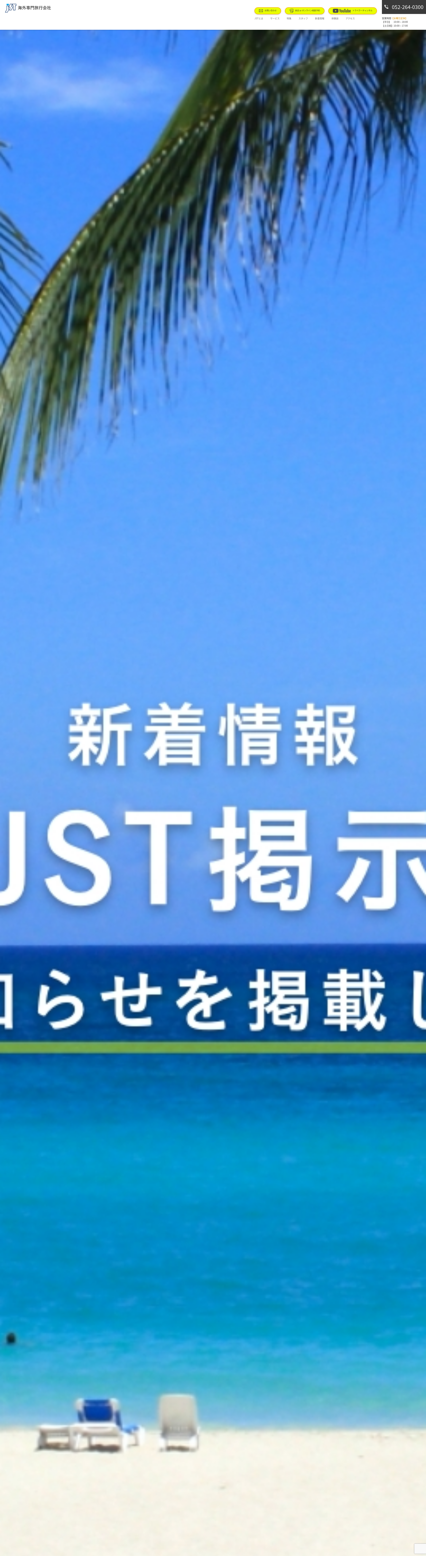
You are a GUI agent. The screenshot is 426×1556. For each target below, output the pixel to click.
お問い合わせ (271, 10)
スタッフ (303, 18)
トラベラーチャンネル (362, 10)
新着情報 (319, 18)
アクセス (350, 18)
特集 (289, 18)
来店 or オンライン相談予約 (307, 10)
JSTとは (258, 18)
